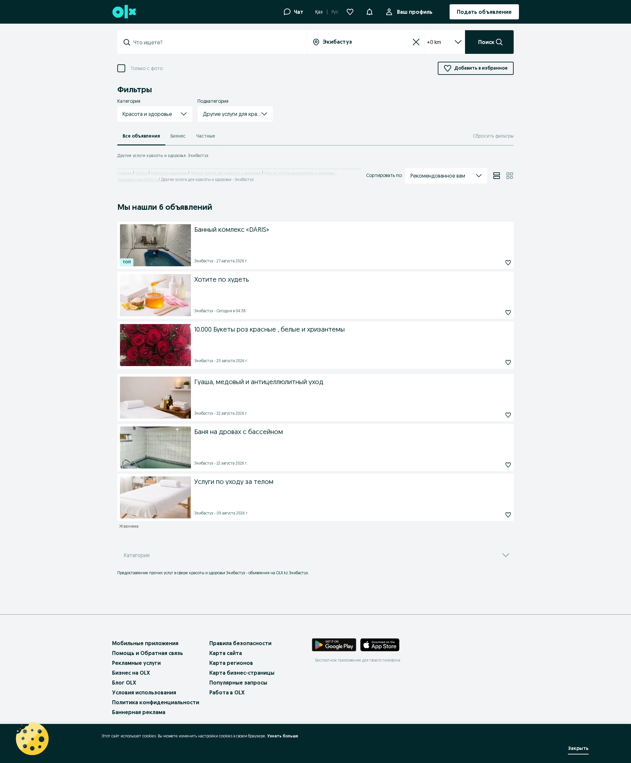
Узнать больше (282, 735)
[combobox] (215, 42)
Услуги (141, 172)
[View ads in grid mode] (510, 176)
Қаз (319, 12)
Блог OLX (124, 682)
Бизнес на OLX (131, 672)
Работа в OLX (227, 692)
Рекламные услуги (136, 663)
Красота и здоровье (169, 172)
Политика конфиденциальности (155, 702)
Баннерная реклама (138, 712)
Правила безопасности (240, 643)
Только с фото (146, 68)
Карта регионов (231, 663)
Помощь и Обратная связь (147, 653)
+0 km (434, 42)
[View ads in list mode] (497, 176)
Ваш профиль (414, 12)
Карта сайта (225, 653)
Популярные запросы (238, 682)
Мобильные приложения (145, 643)
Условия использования (144, 692)
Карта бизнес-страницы (241, 672)
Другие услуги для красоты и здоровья (225, 172)
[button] (369, 11)
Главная (124, 172)
